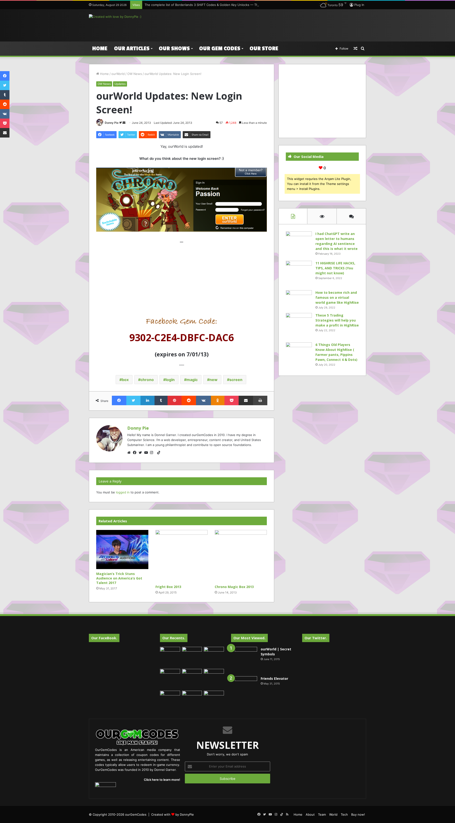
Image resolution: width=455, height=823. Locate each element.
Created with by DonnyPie (172, 814)
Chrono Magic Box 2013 (234, 586)
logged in (123, 492)
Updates (120, 84)
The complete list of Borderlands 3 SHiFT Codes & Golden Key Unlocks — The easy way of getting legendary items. (230, 5)
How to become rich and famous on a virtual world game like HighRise (337, 297)
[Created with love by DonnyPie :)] (115, 16)
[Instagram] (153, 452)
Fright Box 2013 (168, 586)
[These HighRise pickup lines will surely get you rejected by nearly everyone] (170, 696)
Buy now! (358, 814)
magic (192, 379)
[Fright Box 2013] (181, 556)
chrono (147, 379)
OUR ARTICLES (132, 48)
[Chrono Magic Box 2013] (241, 556)
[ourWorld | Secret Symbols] (244, 660)
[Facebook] (136, 452)
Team (322, 814)
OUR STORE (264, 48)
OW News (134, 74)
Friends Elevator (274, 678)
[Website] (130, 452)
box (125, 379)
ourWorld (118, 74)
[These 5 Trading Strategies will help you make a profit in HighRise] (299, 326)
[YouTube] (147, 452)
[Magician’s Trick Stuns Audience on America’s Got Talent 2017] (122, 549)
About (310, 814)
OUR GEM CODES (219, 48)
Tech (344, 814)
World (333, 814)
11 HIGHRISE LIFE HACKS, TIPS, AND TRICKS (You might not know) (335, 268)
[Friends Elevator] (244, 689)
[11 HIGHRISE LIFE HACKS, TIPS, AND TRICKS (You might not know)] (299, 274)
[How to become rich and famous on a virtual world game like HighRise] (299, 299)
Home (99, 48)
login (170, 379)
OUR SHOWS (174, 48)
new (213, 379)
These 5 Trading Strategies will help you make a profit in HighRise (337, 320)
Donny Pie (111, 122)
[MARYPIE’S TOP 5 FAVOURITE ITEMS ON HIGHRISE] (214, 701)
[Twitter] (141, 452)
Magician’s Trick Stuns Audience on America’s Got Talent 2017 (119, 578)
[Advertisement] (275, 24)
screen (235, 379)
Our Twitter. (316, 637)
